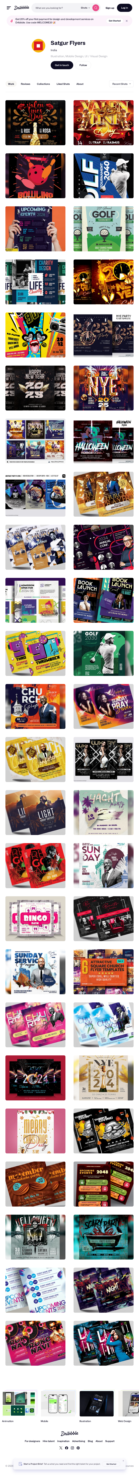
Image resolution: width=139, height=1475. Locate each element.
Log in (124, 7)
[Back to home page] (21, 8)
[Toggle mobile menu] (9, 7)
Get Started (115, 20)
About (99, 1441)
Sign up (110, 7)
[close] (126, 21)
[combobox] (55, 7)
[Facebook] (66, 1447)
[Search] (95, 7)
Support (109, 1441)
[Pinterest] (78, 1447)
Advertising (78, 1441)
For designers (32, 1441)
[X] (60, 1447)
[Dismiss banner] (123, 1460)
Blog (90, 1441)
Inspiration (63, 1441)
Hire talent (49, 1441)
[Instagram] (72, 1447)
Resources (128, 1465)
